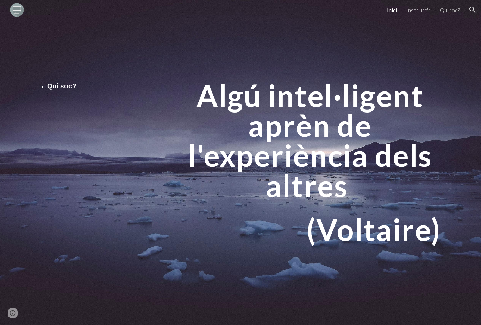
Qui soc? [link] (450, 10)
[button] (472, 9)
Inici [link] (392, 10)
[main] (66, 86)
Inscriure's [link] (418, 10)
